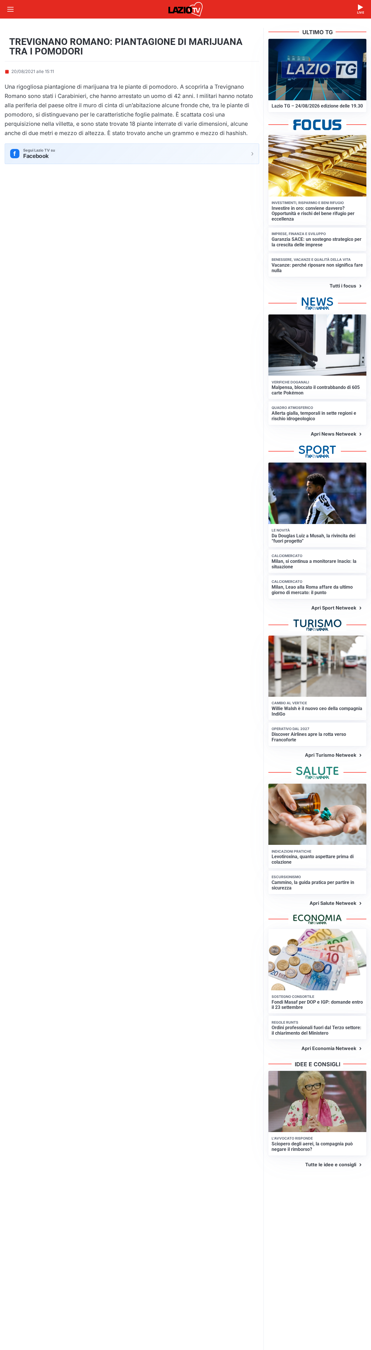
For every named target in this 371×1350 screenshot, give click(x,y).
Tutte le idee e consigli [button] (330, 1164)
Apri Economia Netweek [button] (328, 1048)
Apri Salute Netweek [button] (333, 903)
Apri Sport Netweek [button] (333, 608)
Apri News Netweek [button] (333, 434)
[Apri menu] (10, 9)
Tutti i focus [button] (343, 286)
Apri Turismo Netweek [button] (330, 755)
